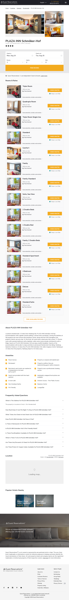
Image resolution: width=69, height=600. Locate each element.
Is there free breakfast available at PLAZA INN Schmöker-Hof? (26, 433)
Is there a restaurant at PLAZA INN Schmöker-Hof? (22, 424)
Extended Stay (58, 581)
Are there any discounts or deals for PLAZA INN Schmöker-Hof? (26, 442)
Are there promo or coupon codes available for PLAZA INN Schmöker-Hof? (29, 447)
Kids (46, 60)
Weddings (56, 579)
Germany (19, 8)
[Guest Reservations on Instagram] (13, 587)
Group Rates (57, 576)
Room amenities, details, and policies (32, 97)
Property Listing (42, 585)
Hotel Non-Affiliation (43, 588)
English (42, 2)
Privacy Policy (41, 581)
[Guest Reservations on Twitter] (8, 587)
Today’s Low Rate (55, 94)
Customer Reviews (43, 576)
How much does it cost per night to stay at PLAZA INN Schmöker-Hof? (28, 410)
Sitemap (40, 583)
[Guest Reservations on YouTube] (20, 587)
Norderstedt (26, 8)
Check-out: (38, 53)
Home (6, 8)
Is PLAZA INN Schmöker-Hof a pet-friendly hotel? (21, 428)
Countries (12, 8)
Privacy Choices (58, 583)
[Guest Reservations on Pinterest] (17, 587)
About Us (40, 572)
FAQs (39, 574)
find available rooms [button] (34, 319)
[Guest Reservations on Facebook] (4, 587)
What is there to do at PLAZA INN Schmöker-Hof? (22, 438)
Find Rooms (34, 68)
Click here (45, 558)
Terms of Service (42, 579)
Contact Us (57, 572)
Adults (28, 60)
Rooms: (9, 60)
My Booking (57, 574)
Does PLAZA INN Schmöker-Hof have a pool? (20, 419)
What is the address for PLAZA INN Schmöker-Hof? (22, 401)
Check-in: (9, 53)
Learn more (44, 76)
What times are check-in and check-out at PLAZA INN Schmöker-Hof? (28, 415)
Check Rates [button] (54, 90)
